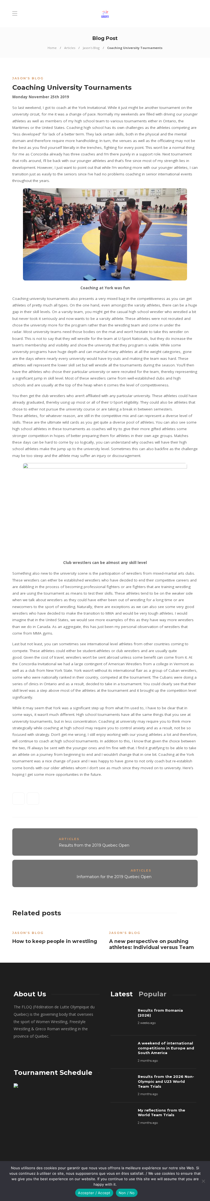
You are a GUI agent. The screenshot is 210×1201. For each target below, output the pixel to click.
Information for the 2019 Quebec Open (114, 876)
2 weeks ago (147, 1023)
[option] (56, 936)
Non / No (127, 1193)
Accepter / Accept (94, 1193)
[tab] (121, 994)
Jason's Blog (91, 48)
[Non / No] (203, 1181)
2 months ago (148, 1061)
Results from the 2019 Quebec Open (94, 845)
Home (52, 48)
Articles (69, 48)
